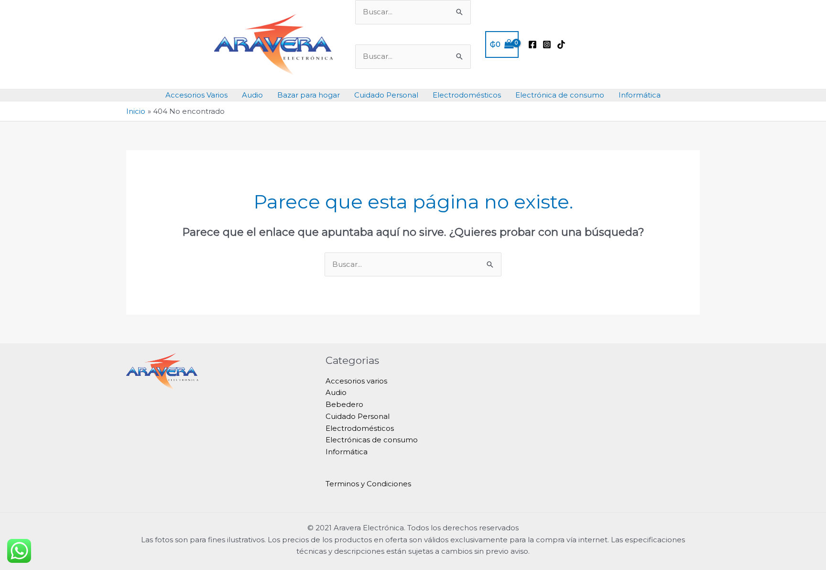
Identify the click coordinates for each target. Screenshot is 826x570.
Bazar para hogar (308, 94)
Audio (252, 94)
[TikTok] (561, 44)
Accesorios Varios (196, 94)
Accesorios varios (356, 380)
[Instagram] (547, 44)
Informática (640, 94)
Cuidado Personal (386, 94)
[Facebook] (532, 44)
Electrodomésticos (467, 94)
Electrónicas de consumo (372, 439)
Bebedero (344, 404)
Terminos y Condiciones (368, 483)
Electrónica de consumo (559, 94)
